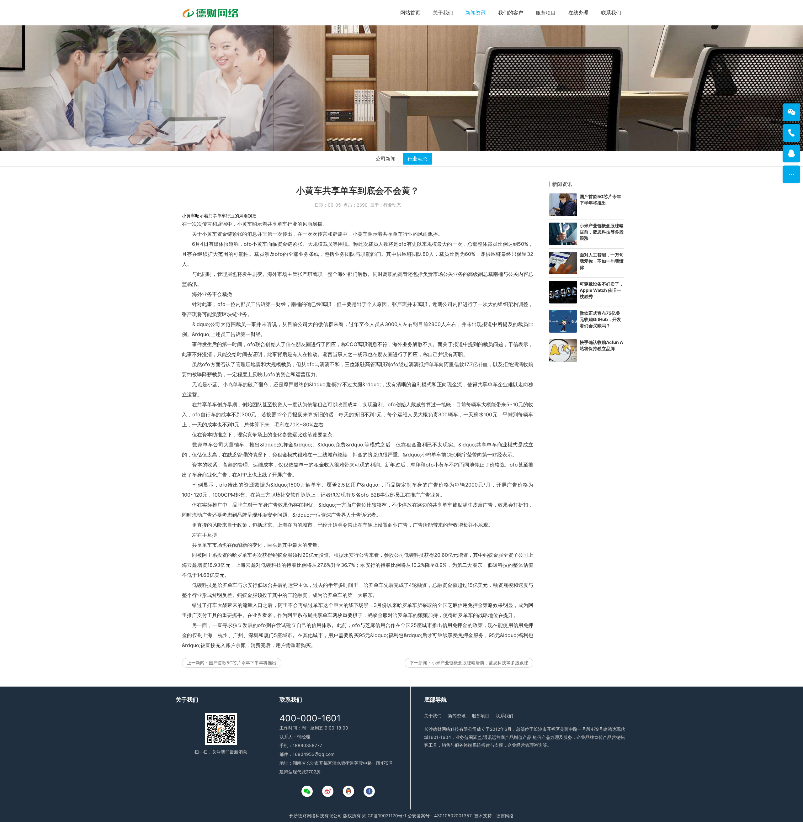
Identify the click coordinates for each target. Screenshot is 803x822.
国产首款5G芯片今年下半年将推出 (242, 662)
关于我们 (443, 12)
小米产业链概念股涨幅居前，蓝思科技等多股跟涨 (480, 662)
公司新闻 (385, 158)
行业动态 (417, 158)
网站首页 (410, 12)
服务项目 (546, 12)
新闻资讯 (475, 12)
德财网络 (505, 815)
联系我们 (611, 12)
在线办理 (578, 12)
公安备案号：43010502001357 (440, 815)
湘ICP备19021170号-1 (384, 815)
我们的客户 (510, 12)
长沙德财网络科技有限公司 (315, 815)
